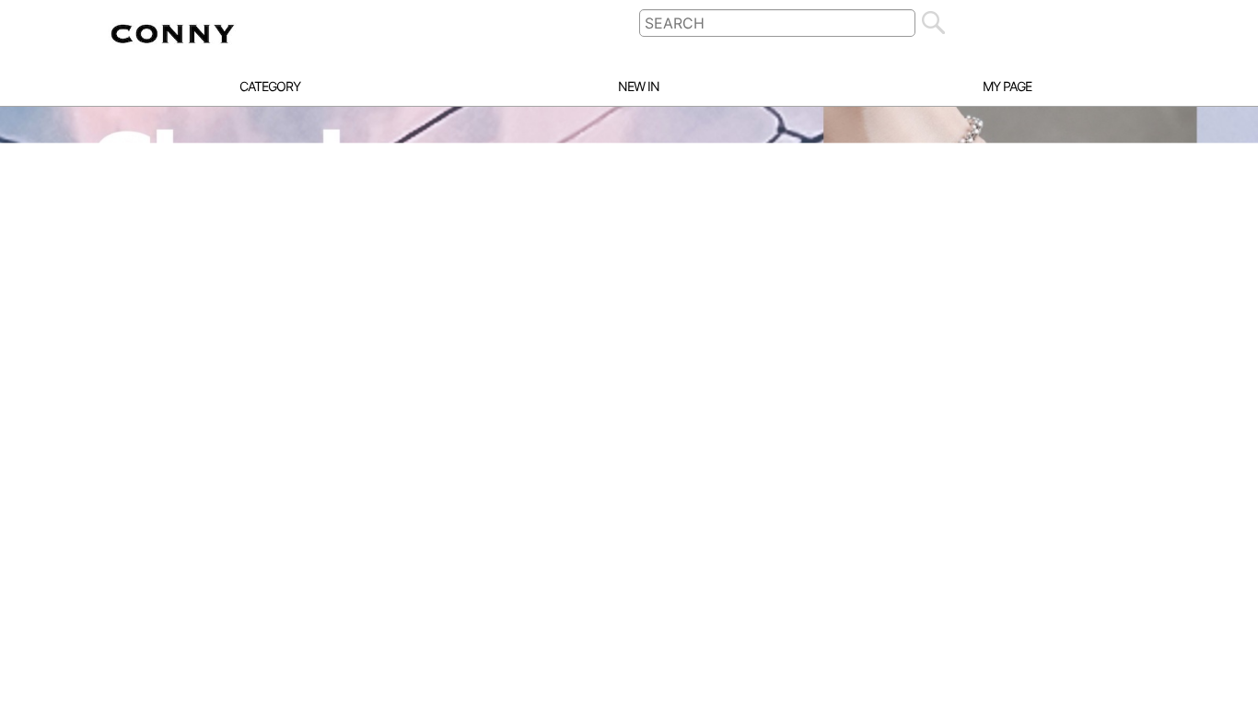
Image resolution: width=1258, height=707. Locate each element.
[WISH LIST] (1104, 23)
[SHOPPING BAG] (1146, 23)
